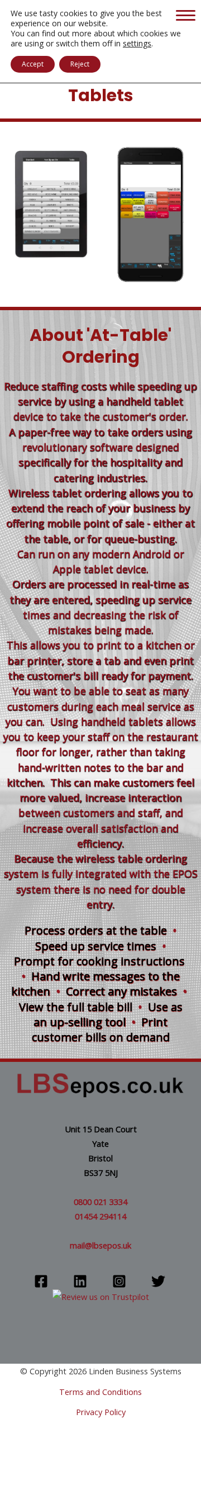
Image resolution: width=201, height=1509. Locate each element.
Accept (33, 64)
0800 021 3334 (100, 1201)
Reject (79, 64)
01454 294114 (100, 1216)
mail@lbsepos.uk (100, 1245)
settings (137, 44)
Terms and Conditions (100, 1391)
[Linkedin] (80, 1281)
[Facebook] (41, 1281)
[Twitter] (158, 1281)
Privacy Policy (101, 1411)
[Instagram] (119, 1281)
